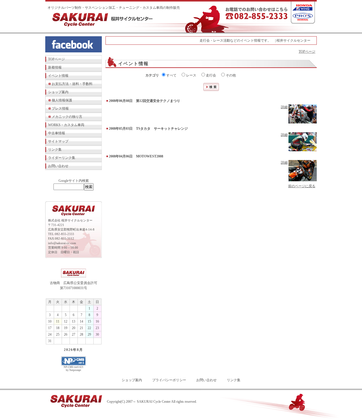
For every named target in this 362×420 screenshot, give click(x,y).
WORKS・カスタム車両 (66, 125)
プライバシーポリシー (169, 380)
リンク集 (55, 150)
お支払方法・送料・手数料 (72, 84)
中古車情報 (56, 133)
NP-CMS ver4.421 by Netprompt (73, 369)
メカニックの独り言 (67, 117)
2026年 (70, 350)
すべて (170, 75)
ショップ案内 (58, 92)
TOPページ (56, 59)
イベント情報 (58, 76)
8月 (80, 350)
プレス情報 (60, 108)
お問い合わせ (58, 166)
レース (190, 75)
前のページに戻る (301, 186)
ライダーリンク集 (61, 158)
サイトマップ (58, 141)
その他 (230, 75)
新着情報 (55, 67)
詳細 (284, 107)
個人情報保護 (62, 100)
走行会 (210, 75)
